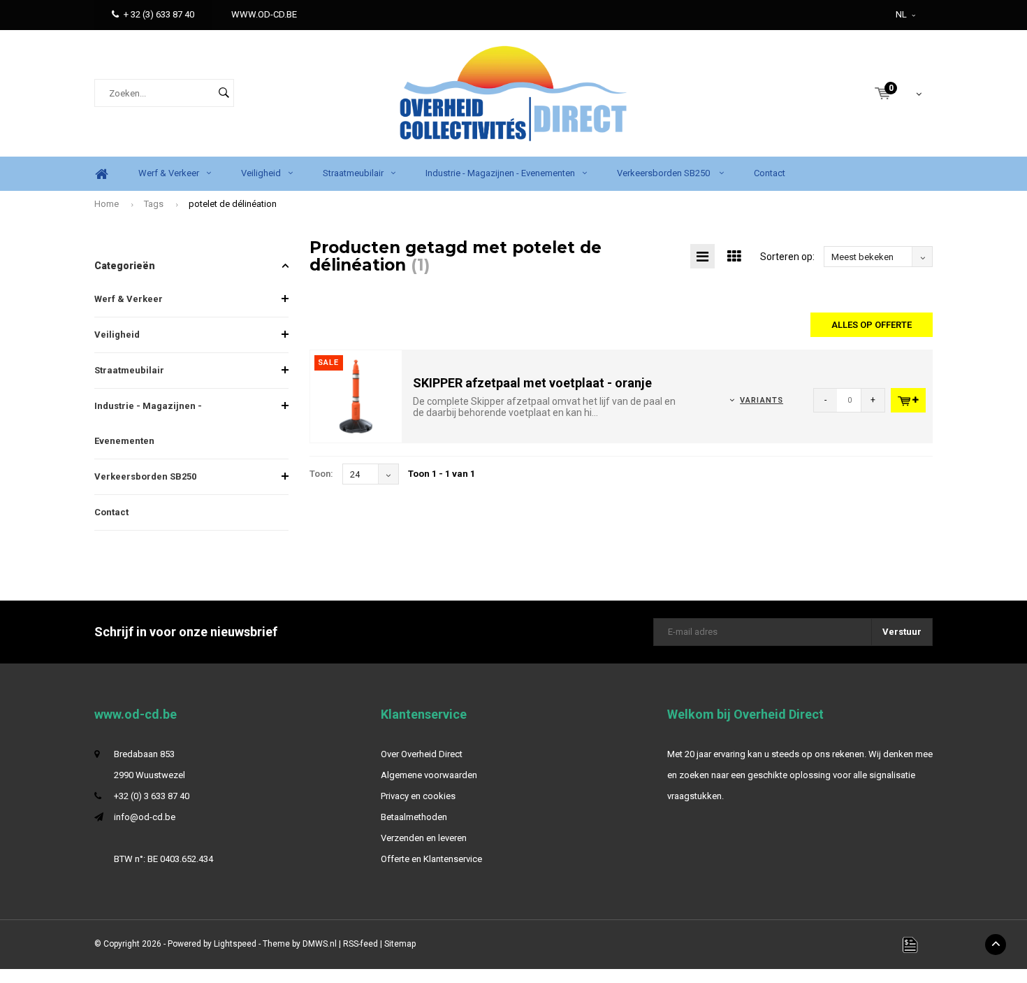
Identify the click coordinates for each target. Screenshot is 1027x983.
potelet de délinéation (233, 204)
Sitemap (400, 944)
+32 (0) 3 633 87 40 (151, 796)
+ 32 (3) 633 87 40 (159, 14)
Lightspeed (235, 944)
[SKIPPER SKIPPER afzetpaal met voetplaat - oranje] (356, 396)
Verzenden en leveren (424, 838)
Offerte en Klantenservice (431, 859)
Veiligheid (261, 173)
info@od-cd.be (144, 817)
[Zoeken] (223, 93)
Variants (761, 400)
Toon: (321, 473)
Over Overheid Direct (421, 754)
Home (101, 174)
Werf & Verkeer (168, 173)
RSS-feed (360, 944)
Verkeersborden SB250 (664, 173)
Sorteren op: (787, 256)
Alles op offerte (871, 325)
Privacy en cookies (418, 796)
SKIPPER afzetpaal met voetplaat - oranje (532, 382)
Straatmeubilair (353, 173)
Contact (769, 173)
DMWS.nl (320, 944)
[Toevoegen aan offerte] (908, 400)
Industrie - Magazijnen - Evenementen (500, 173)
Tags (153, 204)
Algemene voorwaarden (429, 775)
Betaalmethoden (414, 817)
